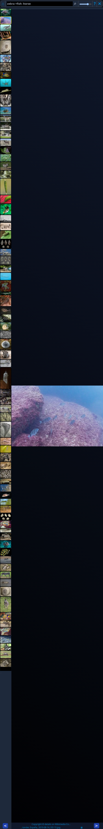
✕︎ (99, 3)
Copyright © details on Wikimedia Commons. (52, 824)
